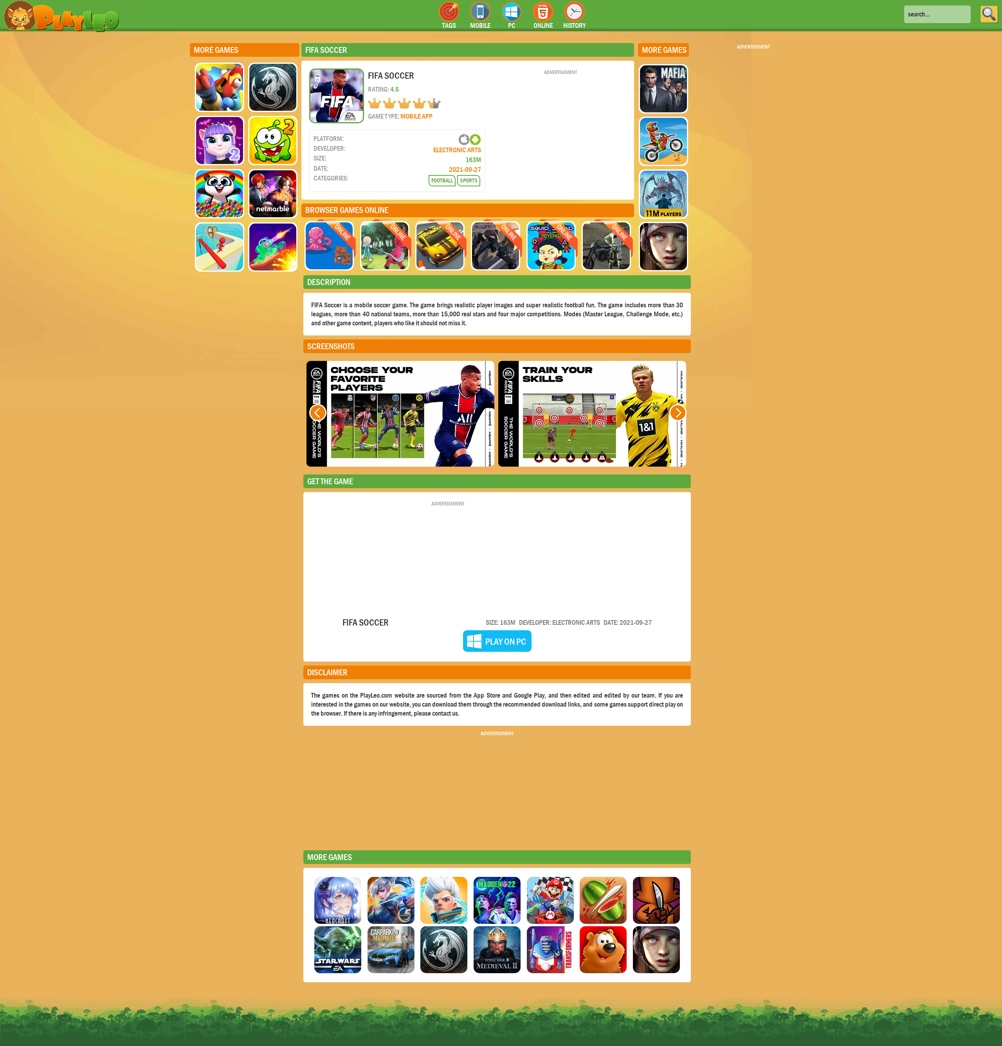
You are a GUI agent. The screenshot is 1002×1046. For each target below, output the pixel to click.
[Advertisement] (560, 130)
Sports (469, 180)
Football (442, 180)
